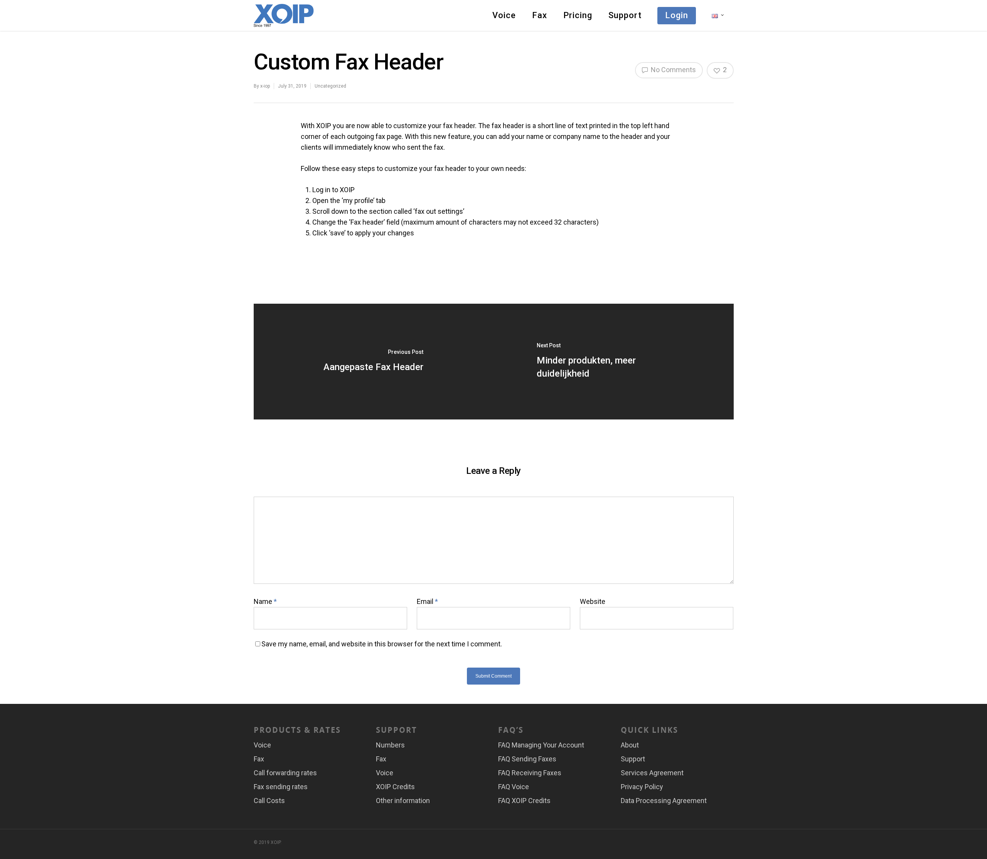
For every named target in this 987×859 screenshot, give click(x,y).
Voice (504, 15)
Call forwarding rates (285, 773)
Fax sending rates (281, 787)
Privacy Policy (642, 787)
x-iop (265, 86)
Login (676, 15)
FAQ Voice (513, 787)
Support (625, 15)
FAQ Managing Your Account (541, 745)
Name (265, 601)
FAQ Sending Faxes (527, 759)
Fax (539, 15)
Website (592, 601)
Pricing (577, 15)
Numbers (390, 745)
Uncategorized (330, 86)
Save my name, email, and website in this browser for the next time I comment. (381, 644)
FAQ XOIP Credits (524, 800)
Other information (403, 800)
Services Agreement (652, 773)
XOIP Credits (395, 787)
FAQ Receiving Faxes (529, 773)
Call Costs (269, 800)
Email (427, 601)
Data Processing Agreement (664, 800)
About (630, 745)
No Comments (672, 70)
